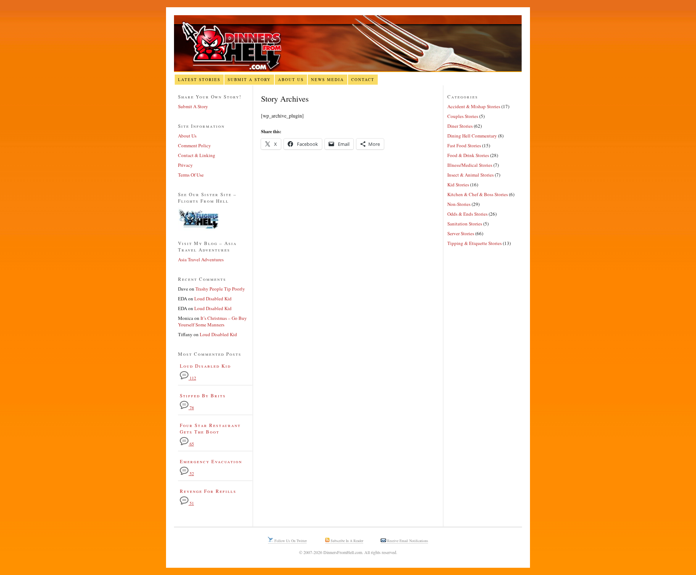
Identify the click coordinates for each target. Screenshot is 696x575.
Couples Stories (462, 116)
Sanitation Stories (464, 223)
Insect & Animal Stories (470, 175)
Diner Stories (460, 126)
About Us (291, 79)
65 (191, 444)
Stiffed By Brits (203, 395)
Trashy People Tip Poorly (220, 289)
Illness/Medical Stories (469, 165)
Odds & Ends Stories (467, 214)
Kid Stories (458, 184)
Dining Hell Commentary (472, 135)
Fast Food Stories (464, 145)
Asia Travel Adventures (201, 259)
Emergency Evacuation (211, 461)
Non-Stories (459, 204)
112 (192, 378)
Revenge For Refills (208, 491)
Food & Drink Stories (468, 155)
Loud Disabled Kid (213, 298)
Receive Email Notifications (407, 540)
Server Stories (460, 233)
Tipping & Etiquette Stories (474, 243)
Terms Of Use (191, 175)
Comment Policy (194, 145)
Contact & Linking (196, 155)
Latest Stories (199, 79)
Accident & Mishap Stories (473, 106)
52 (191, 473)
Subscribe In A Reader (346, 540)
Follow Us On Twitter (290, 540)
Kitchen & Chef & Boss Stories (477, 194)
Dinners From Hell (348, 43)
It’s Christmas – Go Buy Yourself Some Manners (212, 321)
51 (191, 503)
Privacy (185, 165)
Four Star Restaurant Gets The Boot (210, 428)
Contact (362, 79)
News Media (327, 79)
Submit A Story (249, 79)
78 (191, 407)
